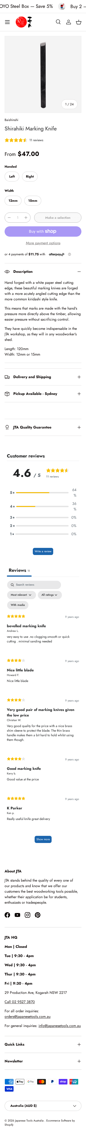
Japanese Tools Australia (29, 1121)
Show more (43, 839)
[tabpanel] (43, 714)
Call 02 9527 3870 (20, 1001)
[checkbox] (17, 605)
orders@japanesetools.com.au (27, 1016)
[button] (79, 22)
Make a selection (57, 217)
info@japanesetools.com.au (60, 1025)
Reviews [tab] (19, 570)
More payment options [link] (43, 243)
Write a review (43, 551)
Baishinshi (11, 120)
